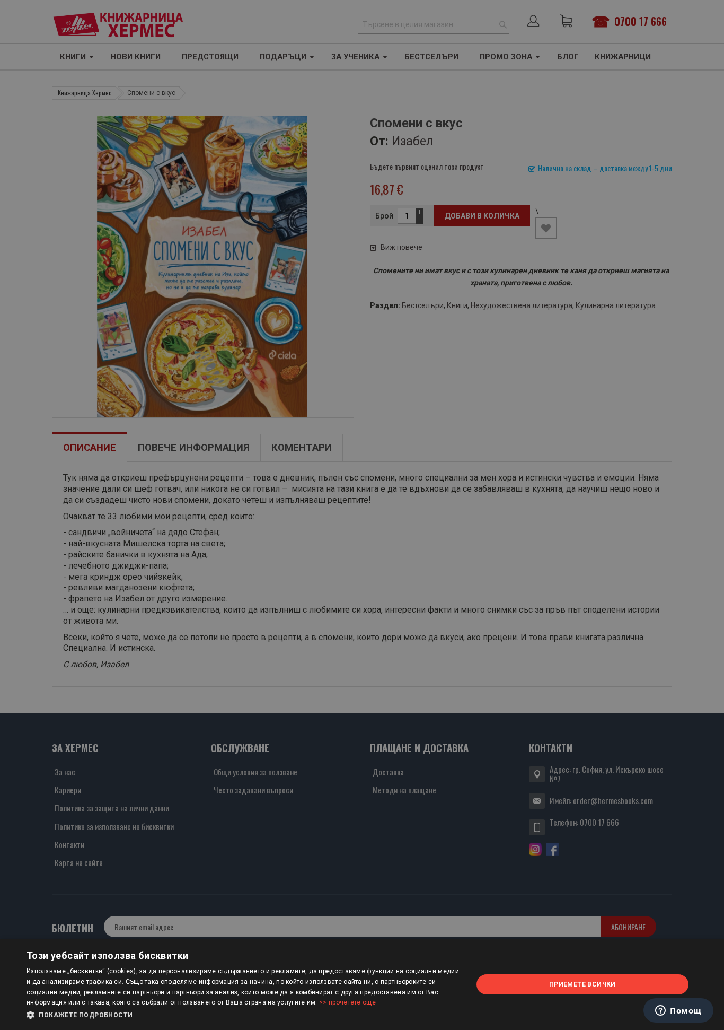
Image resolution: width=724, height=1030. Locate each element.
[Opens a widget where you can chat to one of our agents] (678, 1011)
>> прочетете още (347, 1002)
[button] (243, 1015)
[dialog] (362, 984)
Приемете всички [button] (582, 984)
